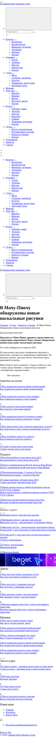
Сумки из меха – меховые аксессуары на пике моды (25, 669)
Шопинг (15, 93)
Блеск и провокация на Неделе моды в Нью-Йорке (25, 467)
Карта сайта (11, 715)
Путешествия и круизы (22, 132)
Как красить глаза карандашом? (15, 409)
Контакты (10, 712)
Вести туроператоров (21, 129)
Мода (14, 75)
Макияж (10, 88)
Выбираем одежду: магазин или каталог (19, 515)
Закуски (15, 114)
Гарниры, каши (19, 109)
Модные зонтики (8, 679)
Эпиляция (16, 49)
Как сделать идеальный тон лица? (16, 638)
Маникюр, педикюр (21, 47)
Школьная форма (8, 547)
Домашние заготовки (21, 121)
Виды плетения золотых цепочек (16, 699)
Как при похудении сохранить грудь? (18, 577)
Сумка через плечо (9, 689)
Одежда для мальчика (10, 540)
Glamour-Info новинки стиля (21, 735)
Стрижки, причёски (21, 78)
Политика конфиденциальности (21, 725)
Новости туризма (19, 134)
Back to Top (5, 732)
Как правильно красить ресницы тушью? (20, 419)
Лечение (15, 62)
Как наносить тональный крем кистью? (19, 630)
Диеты (14, 60)
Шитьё (14, 98)
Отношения (11, 139)
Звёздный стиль (19, 85)
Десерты (15, 111)
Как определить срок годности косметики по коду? (25, 429)
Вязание (15, 96)
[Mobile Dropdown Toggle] (13, 73)
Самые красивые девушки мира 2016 (18, 482)
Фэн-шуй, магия (19, 101)
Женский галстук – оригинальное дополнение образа (26, 522)
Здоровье (10, 57)
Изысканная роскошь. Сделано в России (19, 475)
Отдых (9, 127)
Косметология (18, 44)
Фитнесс (15, 52)
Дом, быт (10, 91)
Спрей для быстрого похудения (15, 449)
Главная (9, 710)
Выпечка (15, 116)
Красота (10, 39)
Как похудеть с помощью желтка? (16, 587)
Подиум (15, 80)
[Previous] (1, 513)
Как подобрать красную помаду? (16, 439)
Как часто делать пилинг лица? (15, 623)
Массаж (15, 65)
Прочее (15, 54)
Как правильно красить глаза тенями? (18, 399)
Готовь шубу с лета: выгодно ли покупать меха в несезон (28, 530)
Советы (9, 145)
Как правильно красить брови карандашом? (21, 389)
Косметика (16, 42)
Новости (10, 142)
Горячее (15, 119)
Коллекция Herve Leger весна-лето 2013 (19, 460)
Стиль (9, 72)
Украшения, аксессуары (23, 83)
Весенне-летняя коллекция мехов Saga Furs (21, 502)
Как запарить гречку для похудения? (18, 597)
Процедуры (17, 67)
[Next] (4, 513)
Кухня (9, 106)
